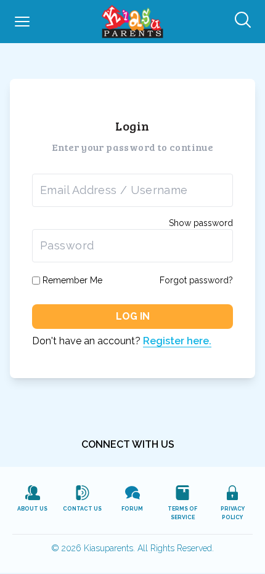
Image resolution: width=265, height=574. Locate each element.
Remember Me (72, 280)
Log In (133, 316)
